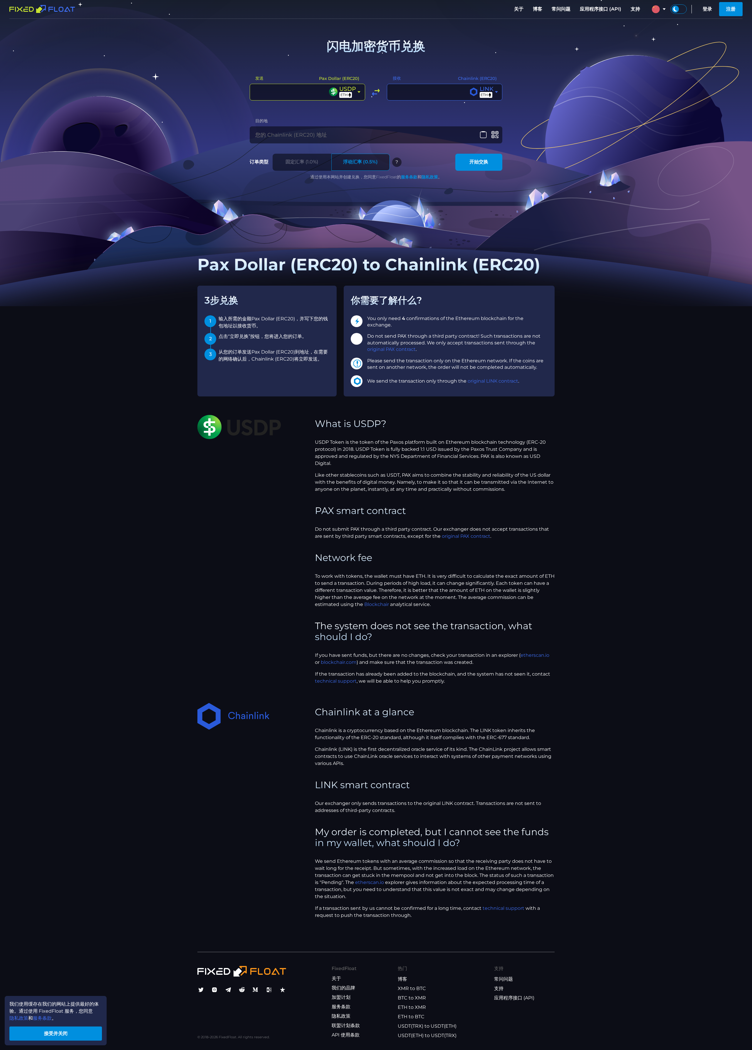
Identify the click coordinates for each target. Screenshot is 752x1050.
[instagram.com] (214, 989)
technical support (336, 681)
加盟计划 (341, 997)
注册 (731, 9)
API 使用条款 (346, 1035)
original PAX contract (391, 349)
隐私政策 (430, 177)
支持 (635, 9)
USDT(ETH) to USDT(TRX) (427, 1035)
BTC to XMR (412, 998)
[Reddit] (241, 989)
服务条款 (409, 177)
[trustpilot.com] (282, 989)
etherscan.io (535, 655)
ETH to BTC (411, 1016)
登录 (707, 9)
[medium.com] (255, 989)
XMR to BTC (412, 988)
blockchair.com (339, 662)
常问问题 (561, 9)
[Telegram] (228, 989)
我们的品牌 (343, 988)
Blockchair (376, 604)
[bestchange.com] (269, 989)
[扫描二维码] (495, 135)
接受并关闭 (56, 1033)
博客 (537, 9)
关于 (518, 9)
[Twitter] (200, 989)
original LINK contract (493, 381)
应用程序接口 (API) (600, 9)
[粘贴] (483, 135)
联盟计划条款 (346, 1025)
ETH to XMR (412, 1007)
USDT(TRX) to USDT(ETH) (427, 1026)
